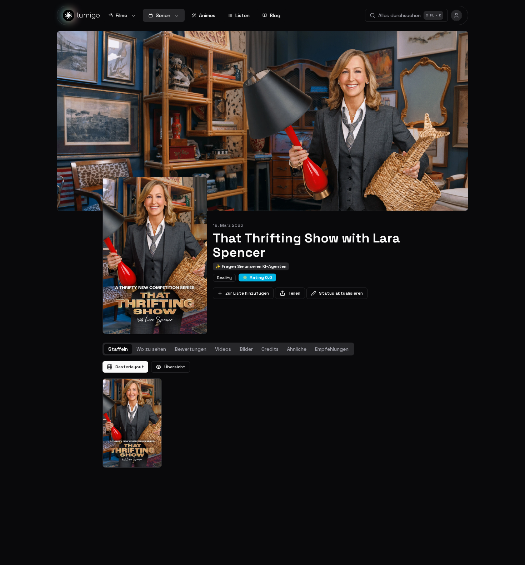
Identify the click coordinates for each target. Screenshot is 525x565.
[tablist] (228, 349)
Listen (242, 15)
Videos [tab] (223, 349)
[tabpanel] (262, 414)
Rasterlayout (129, 367)
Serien (163, 15)
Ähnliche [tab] (296, 349)
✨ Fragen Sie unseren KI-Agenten (250, 266)
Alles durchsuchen (409, 15)
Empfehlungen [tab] (332, 349)
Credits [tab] (270, 349)
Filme (121, 15)
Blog (275, 15)
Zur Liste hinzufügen (247, 293)
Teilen (294, 293)
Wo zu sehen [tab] (151, 349)
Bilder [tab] (246, 349)
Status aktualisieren (341, 293)
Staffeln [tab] (118, 349)
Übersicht (174, 367)
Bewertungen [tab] (190, 349)
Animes (207, 15)
